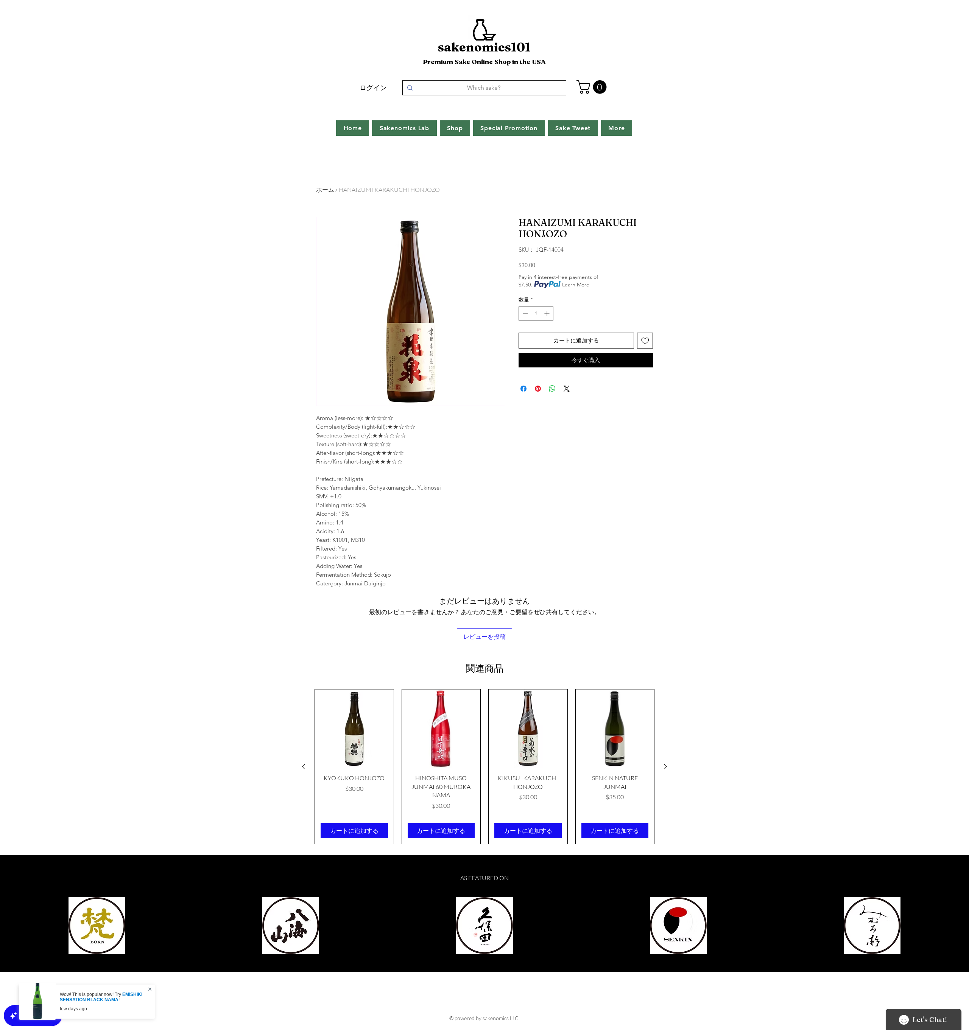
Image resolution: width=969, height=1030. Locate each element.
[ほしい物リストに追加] (645, 341)
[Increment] (547, 313)
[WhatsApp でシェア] (552, 388)
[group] (484, 767)
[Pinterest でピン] (537, 388)
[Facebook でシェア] (523, 388)
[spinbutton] (536, 313)
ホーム (325, 189)
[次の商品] (665, 766)
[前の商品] (303, 766)
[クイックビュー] (354, 728)
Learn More (575, 284)
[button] (593, 87)
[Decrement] (524, 313)
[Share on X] (566, 388)
